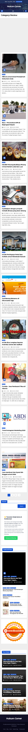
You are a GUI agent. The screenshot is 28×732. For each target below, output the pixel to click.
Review (3, 74)
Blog (7, 729)
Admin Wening (18, 582)
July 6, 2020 (6, 259)
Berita (5, 576)
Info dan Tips (13, 576)
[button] (23, 11)
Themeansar (13, 726)
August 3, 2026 (8, 694)
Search (4, 501)
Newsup (22, 724)
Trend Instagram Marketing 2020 (13, 430)
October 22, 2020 (7, 169)
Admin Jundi (16, 709)
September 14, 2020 (8, 213)
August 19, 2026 (9, 582)
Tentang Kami (22, 729)
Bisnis (9, 576)
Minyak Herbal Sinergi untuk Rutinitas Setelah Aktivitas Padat (16, 605)
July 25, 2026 (7, 709)
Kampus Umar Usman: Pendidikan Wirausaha (12, 691)
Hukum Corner (14, 6)
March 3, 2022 (7, 81)
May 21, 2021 (6, 127)
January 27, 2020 (7, 476)
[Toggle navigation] (13, 11)
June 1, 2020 (6, 391)
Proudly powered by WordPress (9, 724)
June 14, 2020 (6, 303)
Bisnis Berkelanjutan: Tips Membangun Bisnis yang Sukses (13, 677)
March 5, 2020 (7, 432)
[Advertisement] (14, 33)
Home (4, 729)
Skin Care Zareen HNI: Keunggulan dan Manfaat (16, 613)
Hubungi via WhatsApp (11, 538)
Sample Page (15, 729)
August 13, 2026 (8, 680)
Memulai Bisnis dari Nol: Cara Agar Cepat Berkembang (13, 580)
